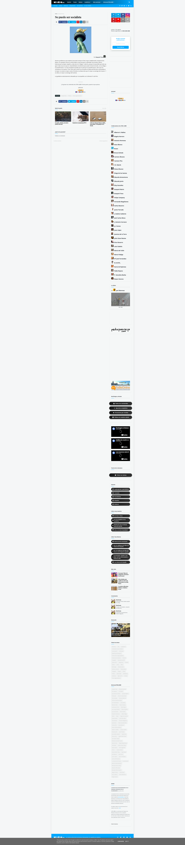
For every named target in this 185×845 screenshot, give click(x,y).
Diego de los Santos (120, 296)
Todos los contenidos (121, 527)
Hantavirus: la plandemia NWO (79, 141)
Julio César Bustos (120, 361)
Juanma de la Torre (120, 357)
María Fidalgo (118, 378)
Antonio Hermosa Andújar (117, 823)
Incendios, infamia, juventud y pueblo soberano (61, 141)
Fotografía (114, 783)
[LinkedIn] (81, 40)
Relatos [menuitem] (80, 2)
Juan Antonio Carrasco (116, 816)
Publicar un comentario (60, 154)
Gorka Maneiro (119, 329)
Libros (60, 5)
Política (69, 113)
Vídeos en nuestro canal (121, 540)
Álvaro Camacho (125, 832)
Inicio (56, 31)
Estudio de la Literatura (116, 781)
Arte (118, 769)
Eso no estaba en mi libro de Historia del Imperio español (121, 674)
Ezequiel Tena (61, 31)
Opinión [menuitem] (69, 2)
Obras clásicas (123, 792)
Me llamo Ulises (118, 639)
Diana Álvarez (118, 292)
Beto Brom (118, 723)
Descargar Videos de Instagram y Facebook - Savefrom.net (123, 698)
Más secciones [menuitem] (96, 2)
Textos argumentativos (77, 113)
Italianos (116, 627)
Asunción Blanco (125, 816)
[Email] (84, 40)
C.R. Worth (117, 288)
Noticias (66, 5)
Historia (126, 785)
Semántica (114, 799)
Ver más (121, 430)
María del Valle (119, 374)
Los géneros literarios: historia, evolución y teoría (123, 711)
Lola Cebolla (118, 370)
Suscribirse (120, 127)
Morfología (114, 790)
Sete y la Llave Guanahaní (121, 653)
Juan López (117, 353)
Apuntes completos (122, 531)
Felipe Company (119, 321)
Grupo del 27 (114, 785)
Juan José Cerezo (115, 834)
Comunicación (114, 774)
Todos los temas (122, 598)
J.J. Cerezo (117, 349)
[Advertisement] (120, 482)
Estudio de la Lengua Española (117, 778)
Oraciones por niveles (121, 536)
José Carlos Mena (119, 341)
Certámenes (123, 769)
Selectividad (119, 796)
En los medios (87, 5)
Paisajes (119, 794)
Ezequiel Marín (119, 313)
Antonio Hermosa (120, 264)
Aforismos (114, 769)
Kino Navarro (118, 366)
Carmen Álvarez (119, 280)
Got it (127, 841)
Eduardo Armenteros (121, 300)
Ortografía (114, 794)
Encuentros (80, 5)
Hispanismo (72, 5)
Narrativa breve (121, 790)
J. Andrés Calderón (120, 337)
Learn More (121, 841)
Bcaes (116, 272)
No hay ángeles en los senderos (120, 643)
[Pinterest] (78, 40)
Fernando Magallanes (121, 325)
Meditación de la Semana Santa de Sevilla (120, 648)
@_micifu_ (117, 386)
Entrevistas (121, 774)
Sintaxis (125, 799)
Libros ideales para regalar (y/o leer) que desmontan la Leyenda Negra (123, 705)
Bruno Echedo (118, 276)
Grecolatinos (117, 620)
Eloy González (118, 308)
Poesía (124, 794)
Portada (55, 5)
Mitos (122, 787)
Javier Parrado (119, 333)
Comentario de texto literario (117, 772)
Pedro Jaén (114, 819)
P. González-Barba (120, 398)
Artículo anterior (57, 159)
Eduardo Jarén (118, 304)
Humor (113, 787)
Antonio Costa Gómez (122, 819)
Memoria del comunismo (120, 664)
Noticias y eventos (115, 792)
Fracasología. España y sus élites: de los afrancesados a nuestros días (121, 680)
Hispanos (116, 623)
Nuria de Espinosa (120, 390)
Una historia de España (120, 685)
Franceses (116, 616)
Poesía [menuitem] (75, 2)
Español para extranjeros (116, 776)
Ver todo (104, 126)
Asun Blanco (118, 268)
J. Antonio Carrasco (120, 345)
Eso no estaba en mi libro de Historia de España (121, 669)
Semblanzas (125, 796)
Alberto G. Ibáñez (119, 256)
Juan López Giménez (116, 832)
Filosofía (124, 781)
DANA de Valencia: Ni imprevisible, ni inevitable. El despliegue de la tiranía (98, 142)
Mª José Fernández (120, 382)
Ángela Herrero (119, 260)
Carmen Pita (118, 284)
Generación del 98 (121, 783)
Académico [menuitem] (87, 2)
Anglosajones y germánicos (121, 612)
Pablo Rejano (118, 394)
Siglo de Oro (120, 799)
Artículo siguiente (103, 159)
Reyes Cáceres (119, 402)
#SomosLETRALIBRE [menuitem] (108, 2)
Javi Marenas (120, 414)
